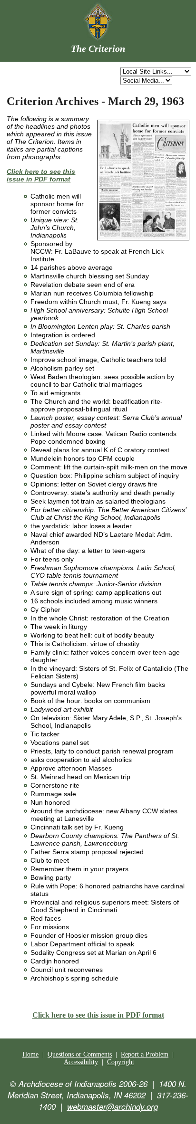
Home (30, 1054)
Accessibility (81, 1062)
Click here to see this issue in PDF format (98, 1015)
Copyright (120, 1062)
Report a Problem (144, 1054)
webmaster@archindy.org (112, 1106)
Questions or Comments (80, 1054)
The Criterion (98, 48)
